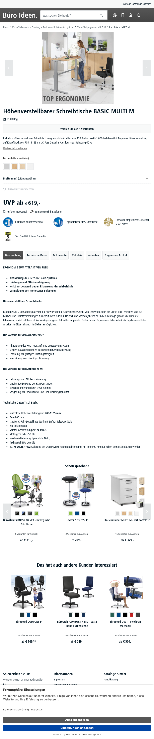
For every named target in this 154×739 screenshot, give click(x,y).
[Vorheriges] (9, 68)
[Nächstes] (147, 68)
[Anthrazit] (22, 614)
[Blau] (77, 513)
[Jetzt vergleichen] (115, 15)
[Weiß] (137, 513)
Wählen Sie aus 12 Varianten (77, 129)
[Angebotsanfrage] (139, 15)
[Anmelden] (131, 15)
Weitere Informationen (15, 148)
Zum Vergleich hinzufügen (48, 211)
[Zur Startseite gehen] (20, 15)
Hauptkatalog (111, 679)
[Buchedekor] (124, 513)
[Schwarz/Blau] (23, 513)
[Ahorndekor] (130, 513)
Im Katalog (12, 119)
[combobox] (67, 15)
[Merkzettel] (123, 15)
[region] (77, 68)
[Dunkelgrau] (138, 614)
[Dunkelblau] (83, 614)
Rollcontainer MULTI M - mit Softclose (127, 520)
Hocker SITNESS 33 (77, 520)
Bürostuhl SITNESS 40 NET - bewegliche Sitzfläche (26, 522)
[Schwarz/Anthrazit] (29, 513)
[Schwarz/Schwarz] (17, 513)
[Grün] (70, 513)
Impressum (59, 679)
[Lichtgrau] (117, 513)
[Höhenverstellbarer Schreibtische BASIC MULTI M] (78, 68)
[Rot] (131, 614)
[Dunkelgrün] (112, 614)
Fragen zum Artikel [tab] (115, 255)
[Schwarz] (83, 513)
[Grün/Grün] (36, 513)
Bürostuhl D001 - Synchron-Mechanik (125, 624)
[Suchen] (101, 15)
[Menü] (147, 15)
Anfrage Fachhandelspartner (137, 3)
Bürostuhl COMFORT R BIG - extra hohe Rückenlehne (77, 624)
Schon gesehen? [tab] (77, 466)
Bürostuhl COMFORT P (28, 621)
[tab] (13, 255)
